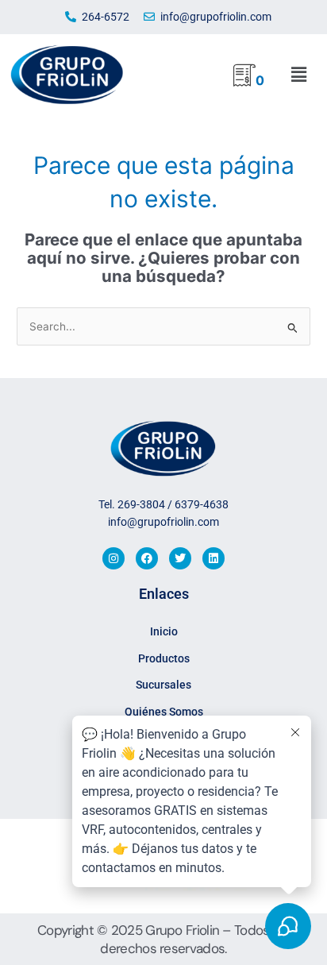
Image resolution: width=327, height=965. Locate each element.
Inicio (164, 631)
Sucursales (163, 684)
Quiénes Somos (164, 711)
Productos (164, 658)
